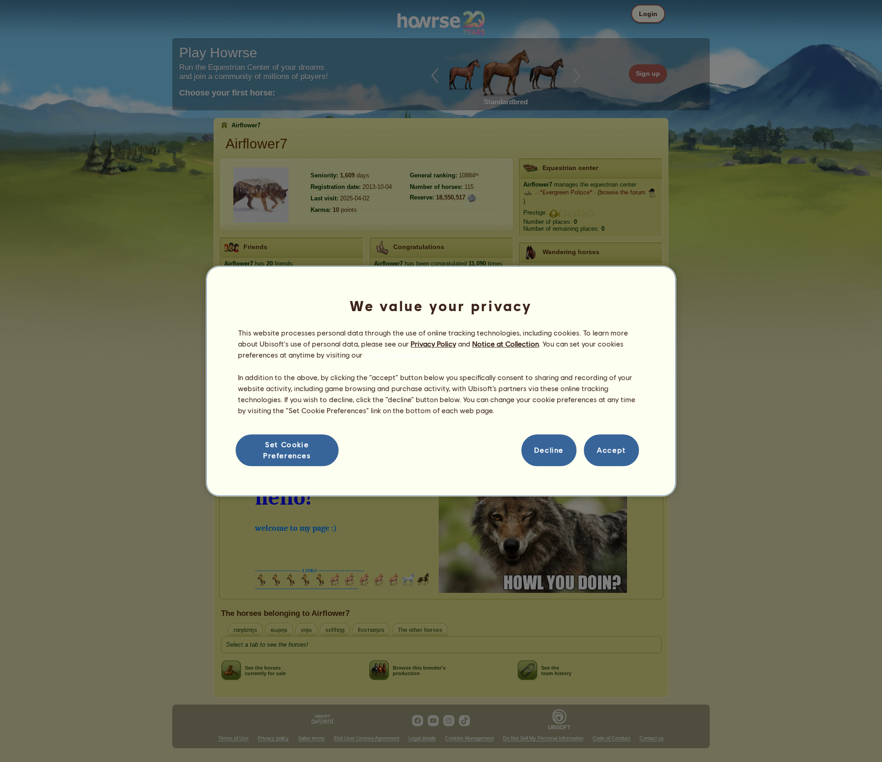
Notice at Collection (505, 343)
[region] (441, 381)
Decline (549, 450)
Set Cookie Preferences (287, 450)
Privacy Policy (433, 343)
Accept (611, 450)
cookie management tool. (406, 355)
